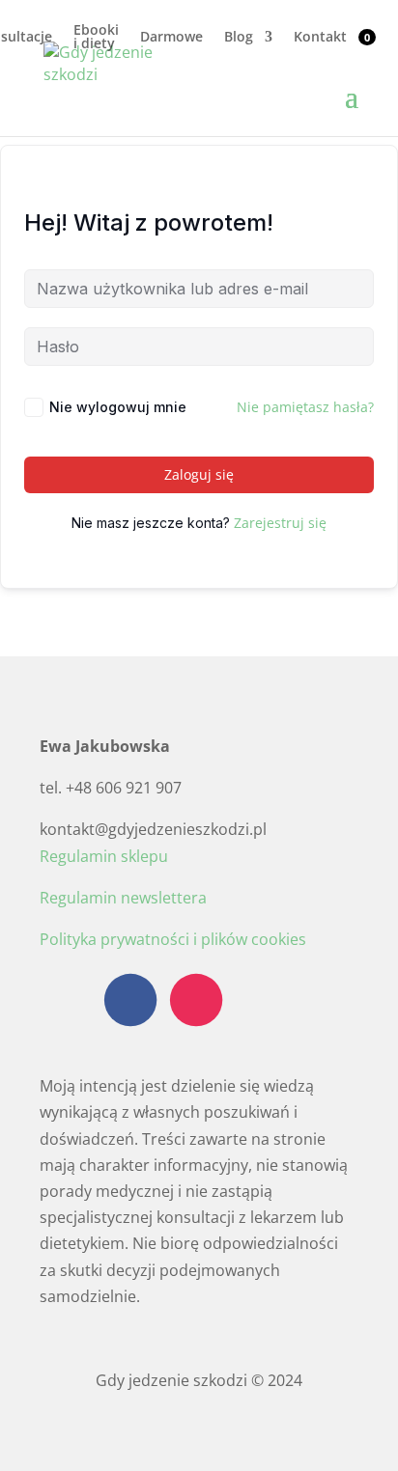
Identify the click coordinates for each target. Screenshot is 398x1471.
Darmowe (171, 37)
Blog (238, 37)
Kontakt (320, 37)
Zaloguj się (199, 474)
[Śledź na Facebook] (130, 1000)
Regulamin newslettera (123, 897)
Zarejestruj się (280, 522)
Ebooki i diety (96, 37)
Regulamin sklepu (104, 856)
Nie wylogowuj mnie (117, 407)
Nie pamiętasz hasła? (305, 407)
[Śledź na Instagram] (196, 1000)
